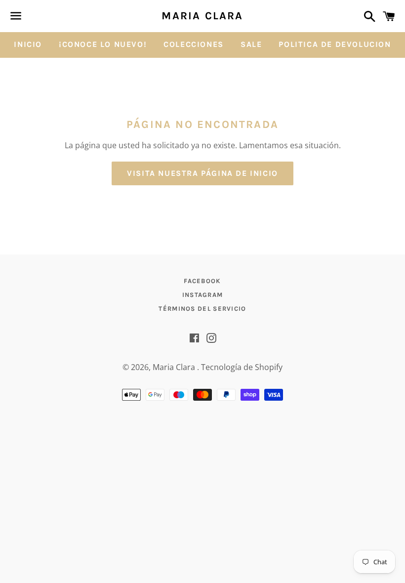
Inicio (28, 44)
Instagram (202, 294)
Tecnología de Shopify (242, 367)
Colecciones (193, 44)
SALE (251, 44)
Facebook (202, 281)
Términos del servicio (202, 308)
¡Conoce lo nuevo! (103, 44)
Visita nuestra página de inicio (202, 173)
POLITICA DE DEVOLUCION (335, 44)
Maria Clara (202, 15)
